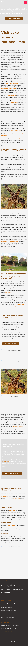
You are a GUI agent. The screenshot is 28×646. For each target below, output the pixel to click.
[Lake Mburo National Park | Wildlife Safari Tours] (4, 2)
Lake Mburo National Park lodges (9, 241)
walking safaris (11, 525)
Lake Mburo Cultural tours (8, 88)
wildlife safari (5, 461)
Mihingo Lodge (16, 306)
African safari (4, 496)
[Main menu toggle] (25, 2)
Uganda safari (8, 292)
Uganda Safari (16, 498)
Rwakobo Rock (20, 304)
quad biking (12, 510)
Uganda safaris (12, 95)
